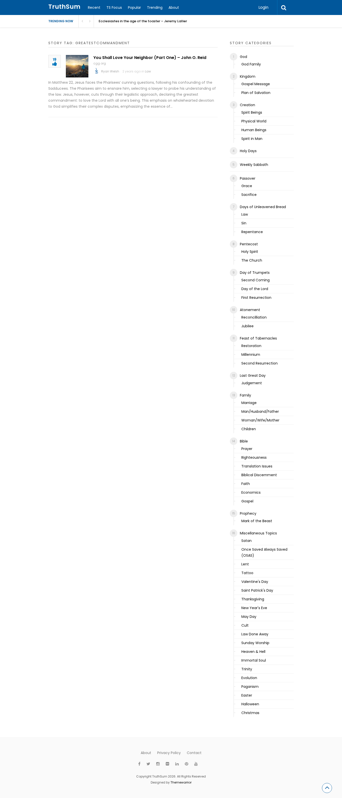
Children (248, 428)
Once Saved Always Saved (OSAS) (264, 552)
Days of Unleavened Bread (263, 206)
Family (245, 395)
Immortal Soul (253, 660)
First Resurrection (256, 297)
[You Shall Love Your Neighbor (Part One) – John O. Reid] (77, 66)
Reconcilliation (254, 317)
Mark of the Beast (256, 520)
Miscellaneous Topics (258, 533)
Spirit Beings (251, 112)
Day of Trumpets (255, 272)
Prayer (246, 448)
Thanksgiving (252, 599)
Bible (244, 441)
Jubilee (247, 326)
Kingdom (247, 76)
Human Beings (253, 129)
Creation (247, 104)
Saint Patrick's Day (257, 590)
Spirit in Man (251, 138)
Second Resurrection (259, 363)
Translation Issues (256, 466)
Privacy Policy (169, 753)
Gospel (247, 501)
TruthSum (64, 6)
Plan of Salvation (255, 92)
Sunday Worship (255, 642)
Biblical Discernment (259, 474)
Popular (134, 7)
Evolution (249, 677)
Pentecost (249, 244)
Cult (245, 625)
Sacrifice (249, 194)
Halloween (250, 704)
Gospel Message (255, 83)
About (173, 7)
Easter (246, 695)
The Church (251, 260)
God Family (251, 64)
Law (148, 71)
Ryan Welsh (110, 71)
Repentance (252, 231)
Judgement (251, 383)
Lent (245, 564)
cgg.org (99, 63)
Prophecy (248, 513)
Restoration (251, 345)
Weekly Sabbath (254, 164)
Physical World (253, 121)
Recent (94, 7)
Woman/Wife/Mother (260, 420)
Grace (246, 185)
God (243, 56)
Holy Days (248, 150)
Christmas (250, 712)
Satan (246, 540)
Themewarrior (181, 782)
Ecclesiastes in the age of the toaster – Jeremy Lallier (143, 21)
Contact (194, 753)
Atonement (250, 309)
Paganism (250, 686)
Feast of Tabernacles (258, 338)
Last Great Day (253, 375)
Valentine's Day (254, 581)
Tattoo (247, 572)
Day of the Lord (254, 288)
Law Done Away (254, 634)
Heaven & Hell (253, 651)
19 (54, 60)
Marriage (249, 402)
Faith (245, 483)
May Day (248, 616)
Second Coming (255, 280)
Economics (251, 492)
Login (263, 7)
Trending (154, 7)
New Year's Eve (254, 607)
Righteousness (254, 457)
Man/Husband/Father (260, 411)
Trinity (246, 669)
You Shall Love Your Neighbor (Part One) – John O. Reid (149, 57)
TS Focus (114, 7)
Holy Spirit (249, 251)
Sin (243, 223)
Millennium (250, 354)
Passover (247, 178)
